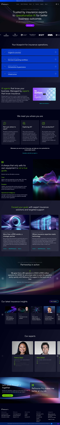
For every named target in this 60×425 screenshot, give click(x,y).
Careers (37, 418)
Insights (26, 413)
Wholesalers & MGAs (5, 416)
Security (38, 421)
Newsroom (38, 419)
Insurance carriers (4, 413)
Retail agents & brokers (5, 415)
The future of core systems (23, 317)
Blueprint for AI (16, 416)
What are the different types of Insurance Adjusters (36, 318)
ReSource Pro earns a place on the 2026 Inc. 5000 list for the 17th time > (30, 0)
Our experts (38, 415)
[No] (58, 423)
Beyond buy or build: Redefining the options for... (10, 318)
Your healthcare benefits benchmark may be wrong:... (49, 318)
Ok (51, 423)
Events (26, 415)
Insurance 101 (27, 416)
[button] (2, 278)
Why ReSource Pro (40, 413)
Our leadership (39, 416)
